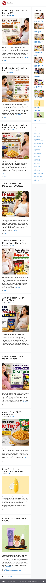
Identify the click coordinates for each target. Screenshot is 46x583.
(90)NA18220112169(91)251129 (38, 143)
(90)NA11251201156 (37, 136)
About (26, 581)
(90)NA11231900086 (37, 130)
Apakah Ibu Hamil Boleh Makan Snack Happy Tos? (14, 241)
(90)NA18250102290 (8, 570)
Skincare (31, 3)
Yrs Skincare (41, 179)
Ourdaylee (35, 177)
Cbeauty (22, 570)
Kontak (29, 581)
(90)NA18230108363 (37, 146)
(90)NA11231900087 (37, 132)
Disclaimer (34, 581)
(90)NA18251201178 (16, 570)
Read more (26, 57)
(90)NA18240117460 (37, 156)
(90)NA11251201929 (37, 139)
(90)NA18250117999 (37, 169)
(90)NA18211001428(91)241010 (38, 142)
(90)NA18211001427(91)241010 (38, 140)
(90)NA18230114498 (37, 149)
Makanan (38, 3)
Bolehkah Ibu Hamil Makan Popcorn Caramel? (14, 69)
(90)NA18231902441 (37, 150)
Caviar (39, 173)
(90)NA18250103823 (37, 162)
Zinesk (38, 180)
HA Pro (35, 176)
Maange (38, 176)
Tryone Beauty (36, 179)
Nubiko (41, 176)
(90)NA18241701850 (37, 157)
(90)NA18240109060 (37, 153)
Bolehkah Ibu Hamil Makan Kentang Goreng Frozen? (14, 126)
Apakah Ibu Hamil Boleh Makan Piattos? (13, 299)
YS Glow (35, 180)
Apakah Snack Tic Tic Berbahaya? (12, 413)
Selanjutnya (11, 576)
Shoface (39, 177)
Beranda (22, 581)
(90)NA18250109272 (37, 163)
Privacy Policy (41, 581)
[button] (42, 3)
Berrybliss (35, 173)
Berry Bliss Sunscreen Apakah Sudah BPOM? (12, 470)
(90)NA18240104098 (37, 152)
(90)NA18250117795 (37, 167)
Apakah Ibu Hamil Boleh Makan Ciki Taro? (13, 357)
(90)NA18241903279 (37, 159)
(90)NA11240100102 (37, 133)
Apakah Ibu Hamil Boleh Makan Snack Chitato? (13, 184)
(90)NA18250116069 (37, 166)
